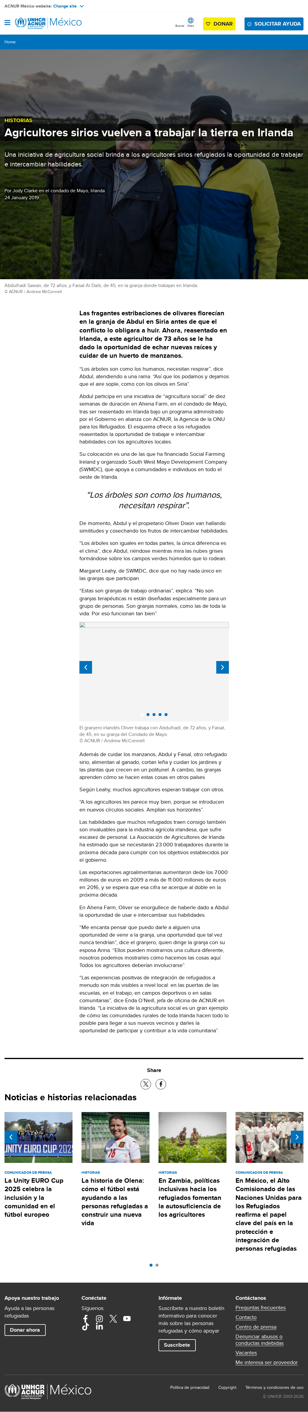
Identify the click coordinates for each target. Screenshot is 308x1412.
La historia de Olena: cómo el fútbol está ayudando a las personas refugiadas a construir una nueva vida (115, 1202)
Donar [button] (223, 24)
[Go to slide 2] (159, 1267)
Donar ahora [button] (25, 1330)
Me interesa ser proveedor (267, 1362)
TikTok (85, 1326)
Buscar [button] (179, 25)
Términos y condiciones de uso (274, 1387)
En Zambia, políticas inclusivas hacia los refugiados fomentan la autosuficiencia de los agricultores (190, 1197)
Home (10, 42)
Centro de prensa (256, 1327)
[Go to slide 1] (152, 1267)
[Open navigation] (7, 23)
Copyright (227, 1387)
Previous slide (85, 667)
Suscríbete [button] (177, 1345)
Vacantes (246, 1352)
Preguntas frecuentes (261, 1307)
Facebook (85, 1319)
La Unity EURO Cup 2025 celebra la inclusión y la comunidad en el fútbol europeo (34, 1197)
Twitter (113, 1319)
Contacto (246, 1317)
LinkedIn (99, 1326)
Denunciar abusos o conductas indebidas (260, 1339)
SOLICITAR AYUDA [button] (277, 24)
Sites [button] (190, 25)
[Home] (35, 23)
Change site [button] (65, 6)
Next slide (222, 667)
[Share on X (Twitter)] (145, 1084)
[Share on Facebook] (161, 1084)
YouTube (127, 1319)
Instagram (99, 1319)
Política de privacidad (189, 1387)
